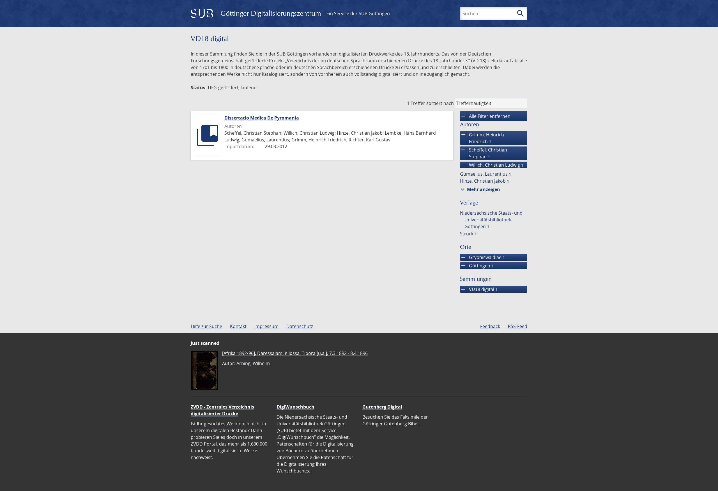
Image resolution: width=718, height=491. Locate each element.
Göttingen (477, 265)
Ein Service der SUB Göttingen (358, 13)
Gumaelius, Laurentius (485, 174)
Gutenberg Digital (382, 407)
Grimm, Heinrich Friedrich (482, 137)
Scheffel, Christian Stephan (483, 153)
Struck (468, 234)
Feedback (490, 326)
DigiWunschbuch (295, 407)
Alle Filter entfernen (485, 116)
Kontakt (238, 326)
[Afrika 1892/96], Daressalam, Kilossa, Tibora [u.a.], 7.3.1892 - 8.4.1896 (295, 353)
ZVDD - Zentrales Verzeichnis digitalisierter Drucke (222, 410)
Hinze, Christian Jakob (484, 181)
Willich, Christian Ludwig (491, 165)
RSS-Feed (517, 326)
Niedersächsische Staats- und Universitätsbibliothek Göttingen (491, 220)
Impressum (266, 326)
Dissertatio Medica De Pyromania (261, 118)
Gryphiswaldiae (482, 257)
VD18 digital (479, 289)
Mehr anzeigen (479, 189)
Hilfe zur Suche (206, 326)
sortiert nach (440, 103)
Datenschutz (299, 326)
